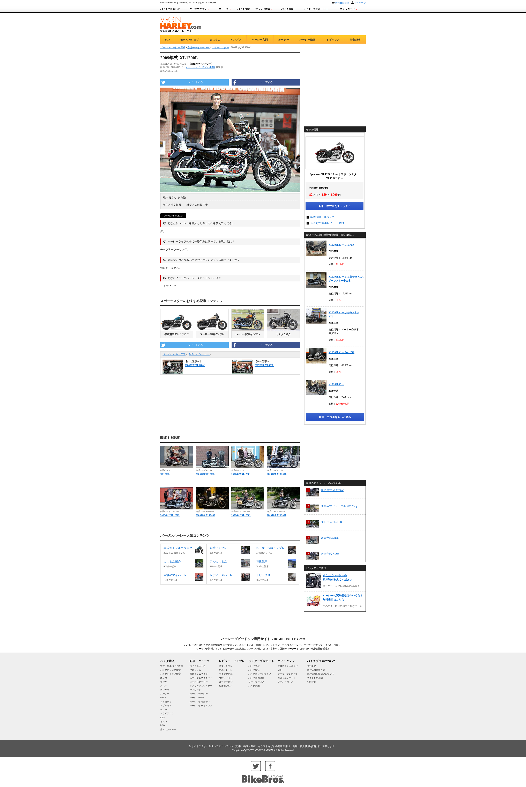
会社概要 (311, 666)
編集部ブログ (226, 685)
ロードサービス (256, 682)
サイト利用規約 (315, 678)
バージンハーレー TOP (174, 354)
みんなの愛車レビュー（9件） (329, 223)
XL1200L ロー (336, 384)
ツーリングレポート (288, 673)
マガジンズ (195, 670)
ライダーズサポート (314, 9)
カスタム (215, 39)
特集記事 (355, 39)
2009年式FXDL (330, 537)
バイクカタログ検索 (170, 670)
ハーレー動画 (308, 39)
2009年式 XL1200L (276, 515)
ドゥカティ (166, 701)
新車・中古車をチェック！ (334, 206)
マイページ (360, 2)
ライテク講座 (226, 673)
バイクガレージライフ (259, 673)
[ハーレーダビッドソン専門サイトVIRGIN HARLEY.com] (180, 23)
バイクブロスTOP (170, 9)
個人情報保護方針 (316, 670)
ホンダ (163, 678)
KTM (162, 717)
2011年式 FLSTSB (331, 521)
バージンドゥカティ (200, 701)
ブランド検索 (262, 9)
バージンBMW (197, 697)
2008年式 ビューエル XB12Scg (339, 506)
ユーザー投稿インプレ (212, 334)
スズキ (163, 685)
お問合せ (311, 682)
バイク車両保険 (256, 678)
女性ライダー (226, 678)
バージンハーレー (199, 693)
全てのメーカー (168, 729)
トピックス (333, 39)
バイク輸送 (254, 670)
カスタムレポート (287, 678)
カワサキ (164, 690)
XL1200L (165, 474)
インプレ (236, 39)
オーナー (283, 39)
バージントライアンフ (201, 705)
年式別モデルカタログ (176, 334)
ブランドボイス (285, 682)
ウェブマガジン (198, 9)
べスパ (163, 709)
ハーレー (164, 693)
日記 (280, 670)
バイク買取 (287, 9)
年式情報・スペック (322, 217)
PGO (162, 725)
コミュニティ (347, 9)
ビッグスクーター (199, 682)
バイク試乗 (254, 685)
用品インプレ (226, 670)
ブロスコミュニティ (288, 666)
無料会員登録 (342, 2)
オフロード (195, 690)
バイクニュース (197, 666)
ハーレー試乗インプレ (247, 334)
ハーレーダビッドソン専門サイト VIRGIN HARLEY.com (263, 639)
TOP (167, 39)
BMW (163, 697)
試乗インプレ (226, 666)
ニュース (224, 9)
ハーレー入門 (260, 39)
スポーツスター (220, 47)
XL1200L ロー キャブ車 (341, 352)
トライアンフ (167, 713)
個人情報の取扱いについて (320, 673)
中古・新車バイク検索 (171, 666)
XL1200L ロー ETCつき (342, 244)
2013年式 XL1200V (332, 490)
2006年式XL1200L (205, 474)
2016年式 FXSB (330, 553)
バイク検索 (243, 9)
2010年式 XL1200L (170, 515)
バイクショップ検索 (170, 673)
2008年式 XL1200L (276, 474)
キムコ (163, 721)
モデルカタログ (189, 39)
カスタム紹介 (283, 334)
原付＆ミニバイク (199, 673)
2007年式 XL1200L (241, 474)
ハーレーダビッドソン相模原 (200, 67)
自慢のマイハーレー (199, 354)
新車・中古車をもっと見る (335, 417)
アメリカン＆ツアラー (201, 685)
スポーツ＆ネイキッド (201, 678)
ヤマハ (163, 682)
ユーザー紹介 (226, 682)
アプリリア (166, 705)
